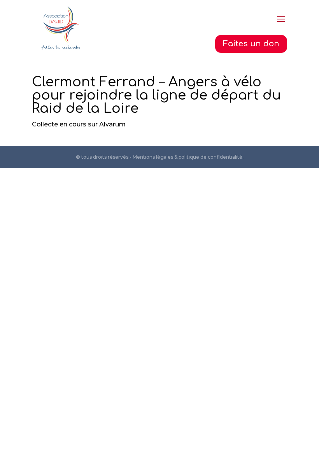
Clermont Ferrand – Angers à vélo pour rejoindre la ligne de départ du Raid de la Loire (156, 95)
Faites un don (251, 43)
